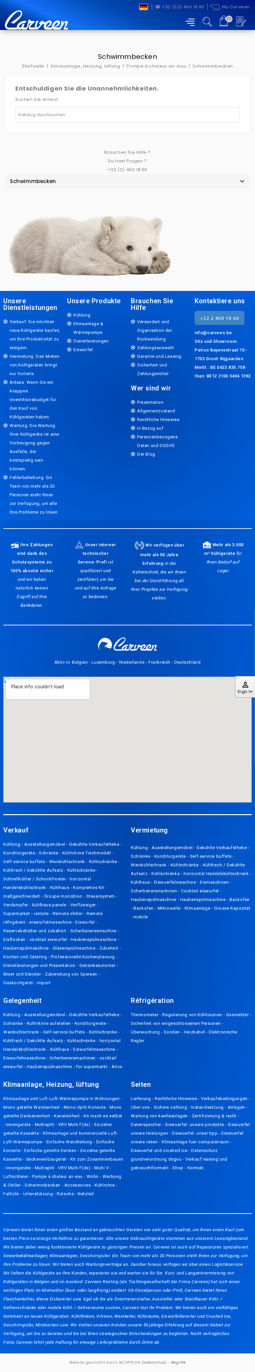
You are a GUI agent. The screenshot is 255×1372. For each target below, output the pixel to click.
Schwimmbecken (33, 181)
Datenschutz (154, 1362)
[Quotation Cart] (242, 21)
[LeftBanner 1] (90, 236)
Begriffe (178, 1362)
